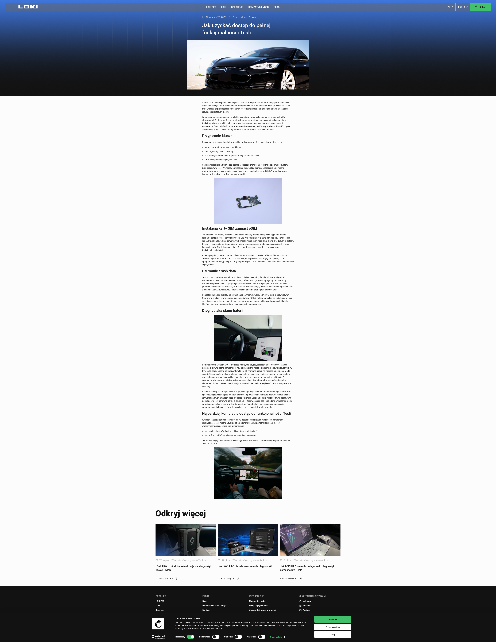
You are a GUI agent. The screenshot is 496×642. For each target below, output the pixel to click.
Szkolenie (237, 7)
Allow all (333, 619)
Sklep (482, 7)
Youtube (306, 610)
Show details (276, 637)
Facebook (307, 605)
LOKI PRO (211, 7)
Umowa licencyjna (257, 601)
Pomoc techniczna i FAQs (214, 605)
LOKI (223, 7)
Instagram (307, 601)
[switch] (215, 637)
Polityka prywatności (258, 605)
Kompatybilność (258, 7)
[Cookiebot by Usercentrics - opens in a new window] (158, 637)
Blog (277, 7)
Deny (333, 634)
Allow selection (333, 627)
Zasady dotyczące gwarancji (262, 610)
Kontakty (206, 610)
